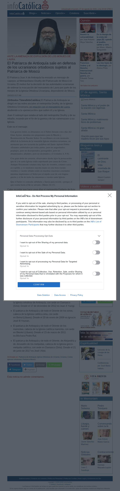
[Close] (110, 196)
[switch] (96, 242)
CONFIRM (39, 284)
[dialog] (60, 246)
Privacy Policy (76, 295)
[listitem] (60, 235)
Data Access (60, 295)
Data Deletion (43, 295)
